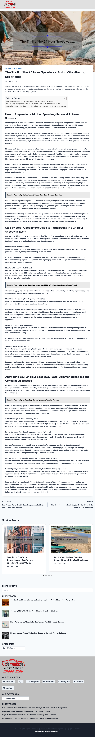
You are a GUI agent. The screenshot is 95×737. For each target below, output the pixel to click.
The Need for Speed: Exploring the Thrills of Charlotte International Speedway (72, 504)
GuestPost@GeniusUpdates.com (47, 731)
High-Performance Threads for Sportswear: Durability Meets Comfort (29, 715)
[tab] (43, 575)
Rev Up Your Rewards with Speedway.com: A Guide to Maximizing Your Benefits (23, 504)
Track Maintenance (16, 68)
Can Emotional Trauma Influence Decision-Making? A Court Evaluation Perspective (34, 708)
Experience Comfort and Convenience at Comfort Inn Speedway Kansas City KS (20, 560)
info (6, 68)
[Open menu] (89, 4)
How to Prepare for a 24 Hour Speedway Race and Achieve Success (29, 101)
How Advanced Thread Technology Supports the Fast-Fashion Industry (30, 718)
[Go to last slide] (5, 549)
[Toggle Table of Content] (64, 98)
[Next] (89, 549)
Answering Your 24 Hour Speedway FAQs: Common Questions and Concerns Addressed (36, 106)
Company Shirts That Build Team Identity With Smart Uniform (26, 711)
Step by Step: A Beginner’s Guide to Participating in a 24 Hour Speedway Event (33, 104)
